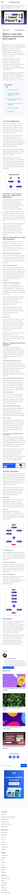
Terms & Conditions (5, 824)
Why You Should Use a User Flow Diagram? (15, 99)
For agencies (4, 821)
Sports (2, 865)
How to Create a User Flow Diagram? (15, 104)
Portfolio (3, 842)
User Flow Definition (13, 89)
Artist (2, 860)
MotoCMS (3, 885)
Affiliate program (5, 819)
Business (3, 839)
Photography (4, 835)
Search (23, 765)
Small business (4, 855)
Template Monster (5, 878)
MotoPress (3, 887)
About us (3, 814)
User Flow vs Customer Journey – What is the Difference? (14, 94)
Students (3, 869)
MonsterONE (4, 890)
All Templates (4, 832)
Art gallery (3, 849)
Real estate (3, 867)
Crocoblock (4, 883)
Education (3, 872)
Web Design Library (5, 892)
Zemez (2, 880)
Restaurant (3, 844)
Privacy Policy (4, 826)
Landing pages (4, 846)
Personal (3, 837)
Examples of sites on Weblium (8, 817)
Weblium (13, 642)
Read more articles (8, 667)
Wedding (3, 862)
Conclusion (11, 111)
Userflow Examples (13, 108)
